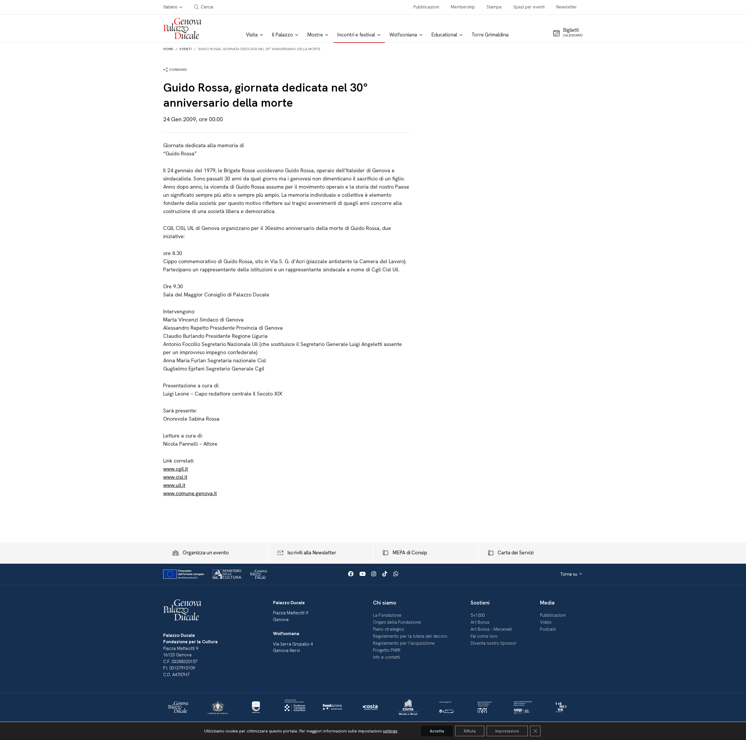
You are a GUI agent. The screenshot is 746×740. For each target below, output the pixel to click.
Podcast (548, 629)
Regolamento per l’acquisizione (404, 643)
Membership (463, 7)
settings (390, 731)
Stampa (494, 7)
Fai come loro (484, 636)
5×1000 (478, 615)
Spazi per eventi (529, 7)
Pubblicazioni (426, 7)
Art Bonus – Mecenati (491, 629)
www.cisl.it (175, 477)
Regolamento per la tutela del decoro (410, 636)
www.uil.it (174, 485)
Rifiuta (470, 731)
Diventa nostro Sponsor (494, 643)
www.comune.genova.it (190, 493)
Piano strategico (388, 629)
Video (546, 622)
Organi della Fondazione (397, 622)
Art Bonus (480, 622)
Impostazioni (507, 731)
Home (168, 49)
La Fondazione (387, 615)
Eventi (186, 49)
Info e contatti (386, 657)
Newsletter (566, 7)
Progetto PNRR (386, 650)
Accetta (437, 731)
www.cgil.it (175, 468)
